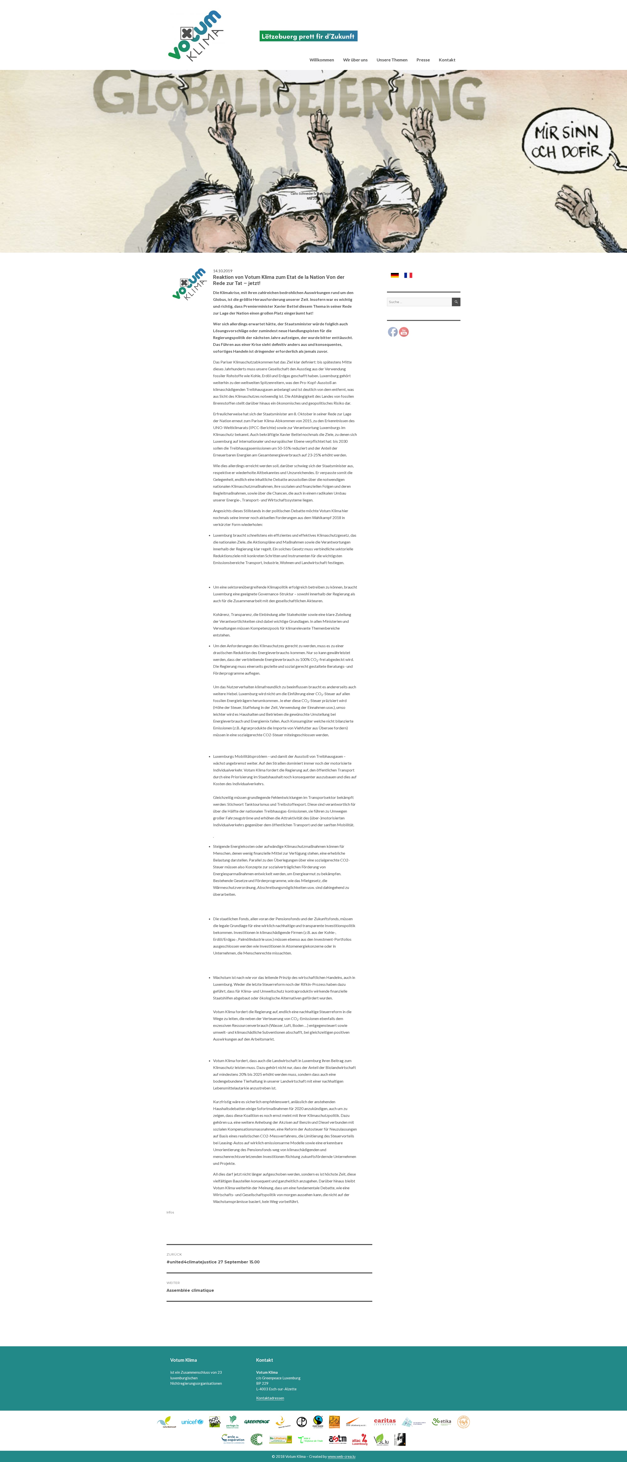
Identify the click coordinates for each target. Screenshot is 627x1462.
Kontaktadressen (270, 1398)
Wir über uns (355, 59)
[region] (313, 161)
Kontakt (447, 59)
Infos (170, 1212)
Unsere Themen (392, 59)
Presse (423, 59)
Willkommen (322, 59)
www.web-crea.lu (341, 1456)
